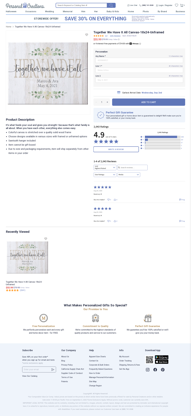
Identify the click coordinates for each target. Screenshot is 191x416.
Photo (146, 11)
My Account (124, 357)
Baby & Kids (113, 11)
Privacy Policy (67, 365)
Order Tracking (125, 361)
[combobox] (105, 167)
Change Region (95, 386)
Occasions (30, 11)
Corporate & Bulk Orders (99, 365)
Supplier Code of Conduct (72, 373)
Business (180, 11)
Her (96, 11)
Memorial (68, 11)
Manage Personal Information (101, 377)
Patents (64, 381)
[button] (162, 137)
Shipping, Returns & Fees (129, 365)
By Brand (162, 11)
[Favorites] (176, 5)
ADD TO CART (148, 102)
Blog (63, 361)
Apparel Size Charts (97, 357)
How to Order (94, 373)
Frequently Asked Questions (100, 369)
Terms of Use (67, 377)
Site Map (93, 381)
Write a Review (116, 149)
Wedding (49, 11)
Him (83, 11)
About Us (65, 357)
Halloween (11, 11)
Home (131, 11)
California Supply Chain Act (72, 369)
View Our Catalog (29, 376)
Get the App (124, 369)
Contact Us (93, 361)
